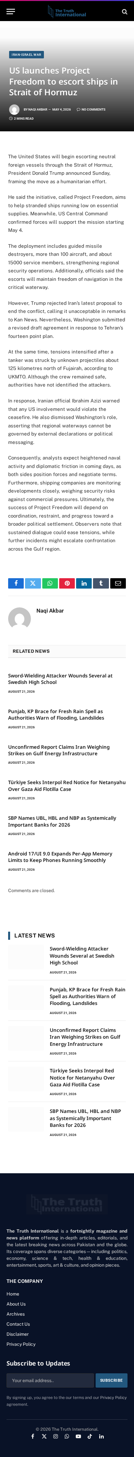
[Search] (124, 11)
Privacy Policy (113, 1397)
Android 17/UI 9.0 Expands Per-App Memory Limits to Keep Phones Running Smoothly (60, 856)
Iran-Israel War (26, 54)
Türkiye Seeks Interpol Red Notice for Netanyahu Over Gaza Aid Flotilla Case (67, 785)
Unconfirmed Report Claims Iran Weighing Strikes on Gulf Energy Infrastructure (59, 750)
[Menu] (11, 11)
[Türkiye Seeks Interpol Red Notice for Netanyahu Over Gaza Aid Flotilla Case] (26, 1079)
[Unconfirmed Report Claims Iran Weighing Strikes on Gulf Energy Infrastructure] (26, 1038)
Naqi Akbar (37, 109)
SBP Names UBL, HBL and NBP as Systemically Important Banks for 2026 (62, 821)
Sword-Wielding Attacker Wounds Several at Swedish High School (82, 955)
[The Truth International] (67, 11)
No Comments (93, 109)
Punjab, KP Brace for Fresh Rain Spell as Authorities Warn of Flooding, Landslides (56, 714)
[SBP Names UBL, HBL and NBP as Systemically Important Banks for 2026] (26, 1119)
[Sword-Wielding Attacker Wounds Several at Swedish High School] (26, 957)
